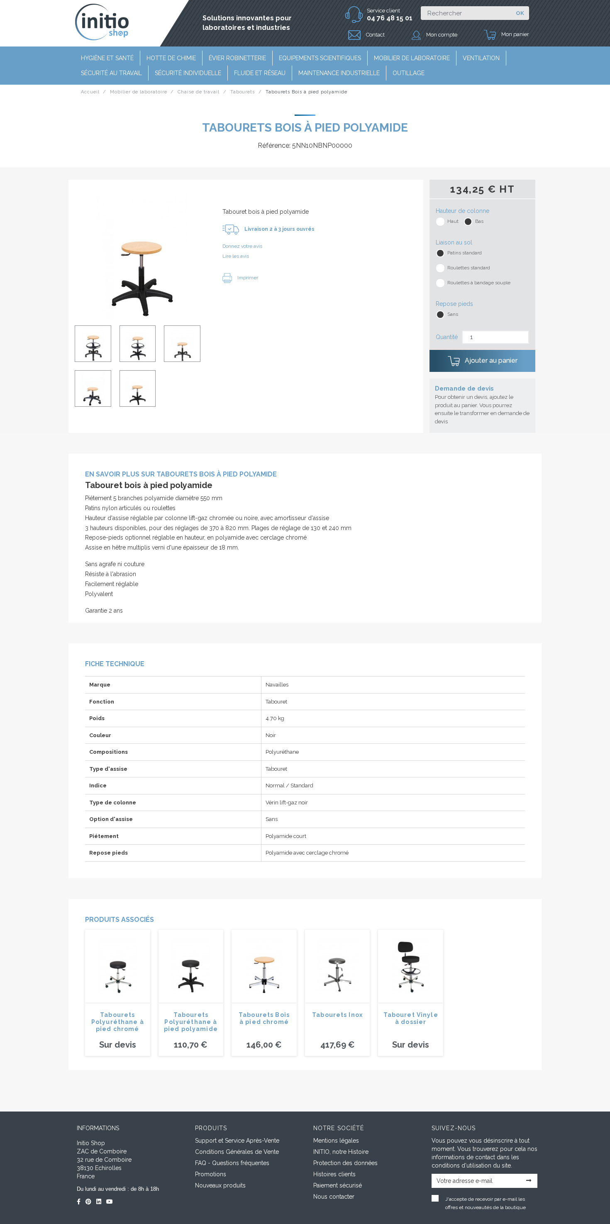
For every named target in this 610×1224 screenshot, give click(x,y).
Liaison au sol (454, 242)
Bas (479, 221)
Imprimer (247, 278)
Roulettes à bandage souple (478, 283)
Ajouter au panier (490, 360)
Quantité (447, 337)
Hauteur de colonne (462, 211)
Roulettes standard (468, 268)
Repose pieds (454, 304)
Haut (453, 221)
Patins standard (464, 253)
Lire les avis (235, 256)
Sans (452, 314)
